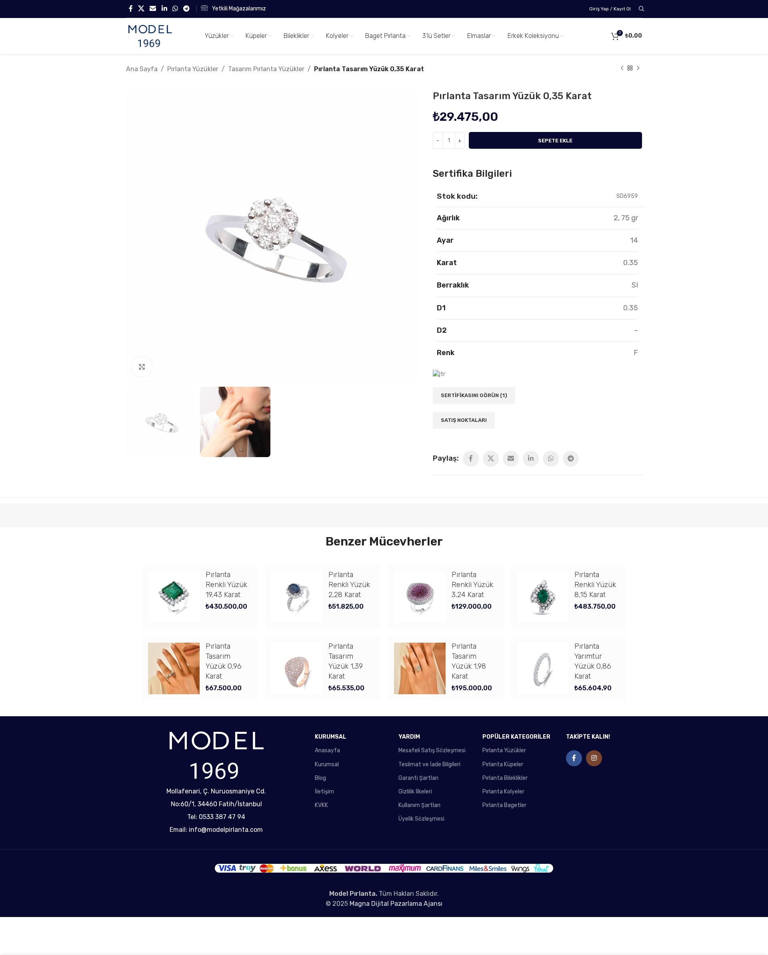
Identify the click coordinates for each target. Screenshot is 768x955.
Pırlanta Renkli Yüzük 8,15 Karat (595, 584)
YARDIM (409, 736)
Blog (320, 778)
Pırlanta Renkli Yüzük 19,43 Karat (226, 584)
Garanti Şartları (418, 778)
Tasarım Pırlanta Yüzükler (266, 69)
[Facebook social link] (130, 8)
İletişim (324, 791)
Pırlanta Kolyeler (503, 791)
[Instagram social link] (594, 758)
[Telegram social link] (186, 8)
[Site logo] (150, 35)
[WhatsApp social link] (175, 8)
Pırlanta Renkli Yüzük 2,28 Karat (349, 584)
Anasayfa (327, 750)
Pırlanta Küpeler (502, 764)
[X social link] (141, 8)
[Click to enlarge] (142, 367)
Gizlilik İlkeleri (415, 791)
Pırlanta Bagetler (504, 805)
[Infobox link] (233, 8)
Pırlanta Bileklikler (505, 778)
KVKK (321, 805)
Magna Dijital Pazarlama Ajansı (396, 903)
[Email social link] (153, 8)
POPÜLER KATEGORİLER (516, 736)
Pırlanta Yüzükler (192, 69)
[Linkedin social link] (164, 8)
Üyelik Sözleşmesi (421, 818)
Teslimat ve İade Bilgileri (429, 764)
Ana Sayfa (142, 69)
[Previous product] (622, 68)
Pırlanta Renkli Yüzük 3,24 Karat (472, 584)
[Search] (640, 9)
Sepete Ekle (555, 141)
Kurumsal (327, 764)
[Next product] (638, 68)
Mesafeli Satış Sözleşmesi (432, 750)
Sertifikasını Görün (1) (474, 395)
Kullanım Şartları (419, 805)
